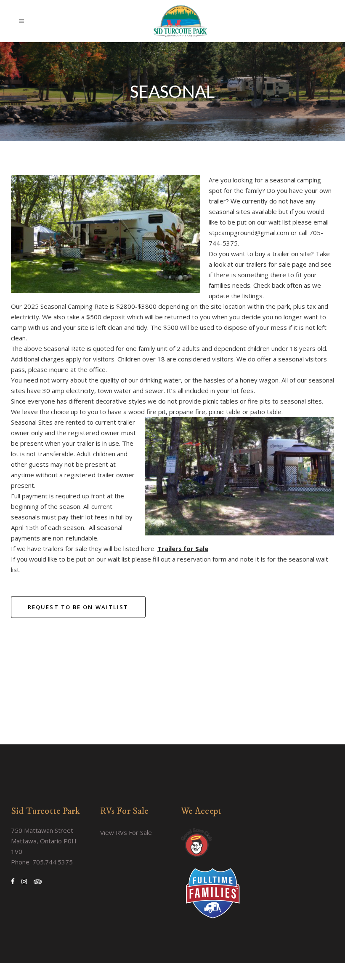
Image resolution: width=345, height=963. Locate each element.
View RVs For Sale (126, 832)
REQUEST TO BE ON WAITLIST (78, 607)
